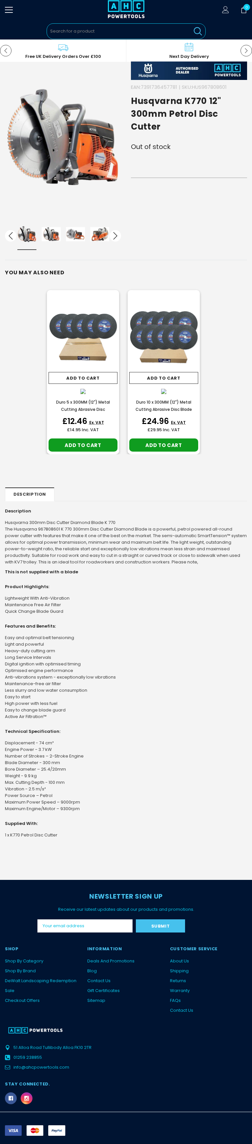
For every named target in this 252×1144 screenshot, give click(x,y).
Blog (92, 971)
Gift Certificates (103, 990)
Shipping (179, 971)
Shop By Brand (20, 971)
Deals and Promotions (111, 961)
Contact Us (99, 981)
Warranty (180, 990)
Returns (178, 981)
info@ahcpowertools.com (41, 1067)
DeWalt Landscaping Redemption (40, 981)
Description (29, 494)
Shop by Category (24, 961)
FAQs (175, 1000)
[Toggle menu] (9, 10)
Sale (9, 990)
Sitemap (96, 1000)
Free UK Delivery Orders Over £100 (63, 56)
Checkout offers (22, 1000)
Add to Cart (82, 378)
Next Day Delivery (189, 56)
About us (179, 961)
